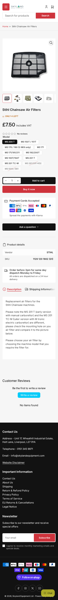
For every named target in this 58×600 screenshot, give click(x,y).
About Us (7, 482)
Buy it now (29, 189)
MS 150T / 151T (28, 141)
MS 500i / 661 (12, 168)
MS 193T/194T (12, 158)
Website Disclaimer (13, 462)
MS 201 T (30, 158)
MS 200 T (10, 141)
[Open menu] (6, 6)
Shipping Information (42, 289)
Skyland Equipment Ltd (22, 596)
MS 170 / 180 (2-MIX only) (18, 147)
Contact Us (8, 478)
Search (45, 15)
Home (5, 26)
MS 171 (40, 147)
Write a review (29, 395)
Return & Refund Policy (15, 490)
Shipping (7, 486)
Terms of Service (12, 498)
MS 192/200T (33, 152)
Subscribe (44, 537)
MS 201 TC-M (12, 163)
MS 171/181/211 (12, 152)
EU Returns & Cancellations (18, 502)
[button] (9, 133)
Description (14, 289)
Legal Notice (9, 506)
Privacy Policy (10, 494)
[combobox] (29, 15)
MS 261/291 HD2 (33, 163)
